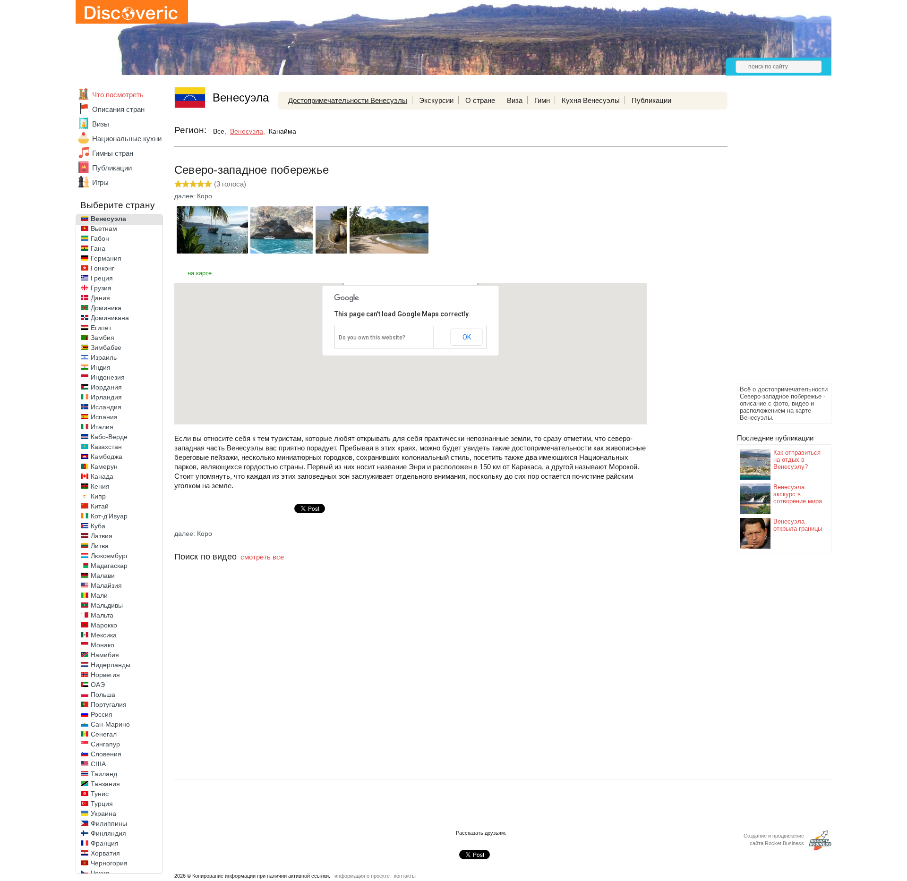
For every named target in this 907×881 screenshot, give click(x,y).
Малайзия (106, 585)
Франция (105, 843)
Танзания (105, 784)
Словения (106, 754)
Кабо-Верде (109, 436)
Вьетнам (104, 228)
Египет (101, 327)
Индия (101, 367)
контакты (405, 876)
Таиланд (104, 774)
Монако (102, 645)
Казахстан (106, 446)
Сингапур (105, 744)
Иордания (106, 387)
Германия (106, 258)
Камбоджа (106, 456)
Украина (103, 813)
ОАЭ (98, 684)
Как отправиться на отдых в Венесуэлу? (797, 459)
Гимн (542, 100)
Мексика (104, 635)
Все (218, 131)
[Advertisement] (775, 239)
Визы (100, 124)
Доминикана (110, 318)
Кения (100, 486)
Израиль (104, 357)
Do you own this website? (372, 337)
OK (466, 337)
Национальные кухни (127, 139)
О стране (480, 100)
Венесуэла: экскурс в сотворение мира (797, 494)
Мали (99, 595)
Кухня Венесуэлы (591, 100)
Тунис (100, 793)
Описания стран (118, 109)
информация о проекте (362, 876)
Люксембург (109, 555)
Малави (103, 575)
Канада (102, 476)
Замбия (102, 337)
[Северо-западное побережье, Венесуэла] (212, 251)
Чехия (100, 873)
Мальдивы (107, 605)
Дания (100, 298)
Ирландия (106, 397)
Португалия (109, 704)
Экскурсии (436, 100)
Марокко (104, 625)
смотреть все (262, 557)
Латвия (101, 536)
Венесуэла (108, 218)
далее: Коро (193, 196)
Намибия (105, 655)
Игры (100, 182)
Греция (102, 278)
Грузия (101, 288)
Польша (103, 694)
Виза (514, 100)
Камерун (104, 466)
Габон (100, 238)
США (98, 764)
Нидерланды (110, 665)
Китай (100, 506)
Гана (98, 248)
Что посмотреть (118, 95)
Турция (102, 803)
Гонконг (102, 268)
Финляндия (108, 833)
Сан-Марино (110, 724)
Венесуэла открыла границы (797, 525)
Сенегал (104, 734)
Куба (98, 526)
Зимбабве (106, 347)
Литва (100, 546)
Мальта (102, 615)
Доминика (106, 308)
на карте (200, 273)
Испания (104, 417)
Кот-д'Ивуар (109, 516)
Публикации (112, 168)
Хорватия (105, 853)
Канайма (282, 131)
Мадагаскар (109, 565)
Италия (102, 427)
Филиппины (109, 823)
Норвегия (105, 674)
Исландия (106, 407)
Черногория (109, 863)
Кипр (98, 496)
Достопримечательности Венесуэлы (347, 100)
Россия (101, 714)
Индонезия (108, 377)
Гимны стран (112, 153)
